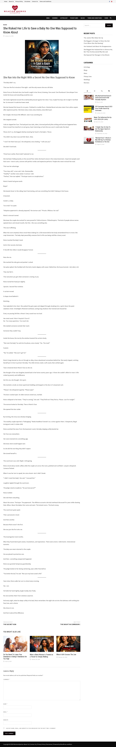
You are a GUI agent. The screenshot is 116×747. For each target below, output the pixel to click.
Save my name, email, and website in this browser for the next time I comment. (31, 728)
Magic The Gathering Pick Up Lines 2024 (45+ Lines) (102, 118)
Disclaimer (27, 1)
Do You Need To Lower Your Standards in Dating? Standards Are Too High (15, 656)
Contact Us (35, 1)
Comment (6, 679)
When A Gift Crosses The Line (66, 654)
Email (5, 712)
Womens (55, 18)
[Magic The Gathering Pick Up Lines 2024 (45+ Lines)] (88, 118)
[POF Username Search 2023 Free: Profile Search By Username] (89, 107)
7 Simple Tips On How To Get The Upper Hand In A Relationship (102, 129)
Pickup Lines (74, 18)
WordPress (63, 744)
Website (5, 720)
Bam (70, 744)
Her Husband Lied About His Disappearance (97, 46)
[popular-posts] (87, 91)
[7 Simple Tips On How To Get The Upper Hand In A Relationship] (89, 127)
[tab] (87, 91)
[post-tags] (109, 91)
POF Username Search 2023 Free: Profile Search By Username (103, 108)
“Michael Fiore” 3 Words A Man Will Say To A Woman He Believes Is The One (103, 140)
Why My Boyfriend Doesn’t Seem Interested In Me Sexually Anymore (103, 98)
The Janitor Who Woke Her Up (93, 38)
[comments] (101, 91)
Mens (48, 18)
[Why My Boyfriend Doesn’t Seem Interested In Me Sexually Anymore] (89, 96)
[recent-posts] (94, 91)
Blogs (83, 18)
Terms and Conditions (45, 1)
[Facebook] (110, 1)
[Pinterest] (112, 1)
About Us (11, 1)
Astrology (64, 18)
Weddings (87, 80)
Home (5, 1)
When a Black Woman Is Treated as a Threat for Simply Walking (41, 656)
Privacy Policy (19, 1)
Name (5, 704)
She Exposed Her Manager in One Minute (96, 55)
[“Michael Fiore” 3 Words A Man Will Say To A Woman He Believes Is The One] (89, 138)
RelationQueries (18, 744)
